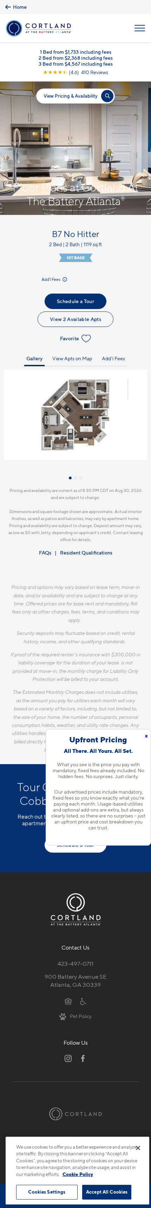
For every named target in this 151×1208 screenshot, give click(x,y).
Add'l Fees (51, 279)
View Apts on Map (72, 358)
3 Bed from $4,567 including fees (76, 64)
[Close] (138, 1148)
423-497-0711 (75, 963)
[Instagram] (68, 1058)
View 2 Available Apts (75, 319)
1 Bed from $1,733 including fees (75, 52)
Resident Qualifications (86, 553)
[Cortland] (75, 1114)
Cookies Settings (46, 1192)
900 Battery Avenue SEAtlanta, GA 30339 (76, 980)
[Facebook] (83, 1058)
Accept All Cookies (106, 1192)
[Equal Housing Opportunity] (68, 1001)
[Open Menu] (139, 28)
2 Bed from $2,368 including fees (76, 58)
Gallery (34, 358)
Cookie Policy (78, 1174)
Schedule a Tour (75, 301)
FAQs (45, 553)
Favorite (69, 338)
